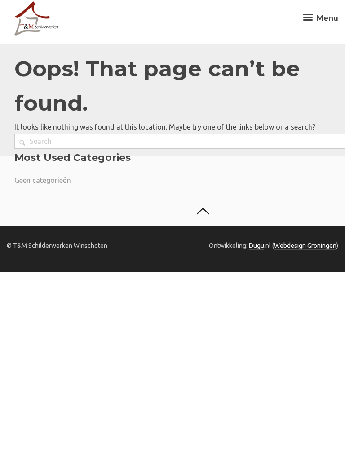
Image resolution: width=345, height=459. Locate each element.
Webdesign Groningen (305, 245)
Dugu (256, 245)
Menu (326, 18)
